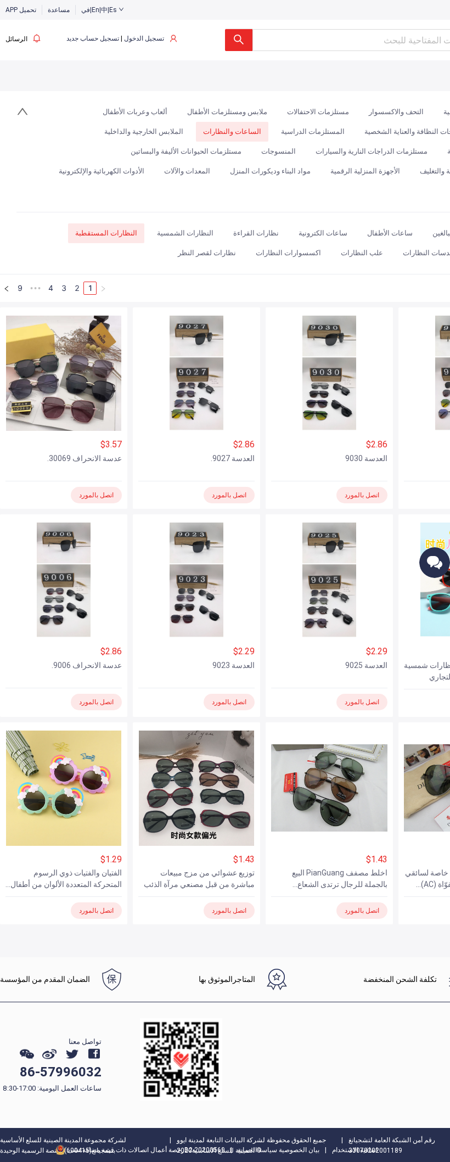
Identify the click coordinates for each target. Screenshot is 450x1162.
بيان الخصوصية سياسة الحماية (278, 1150)
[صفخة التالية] (6, 288)
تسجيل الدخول (144, 38)
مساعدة (59, 10)
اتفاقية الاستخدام (355, 1150)
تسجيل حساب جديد (92, 38)
